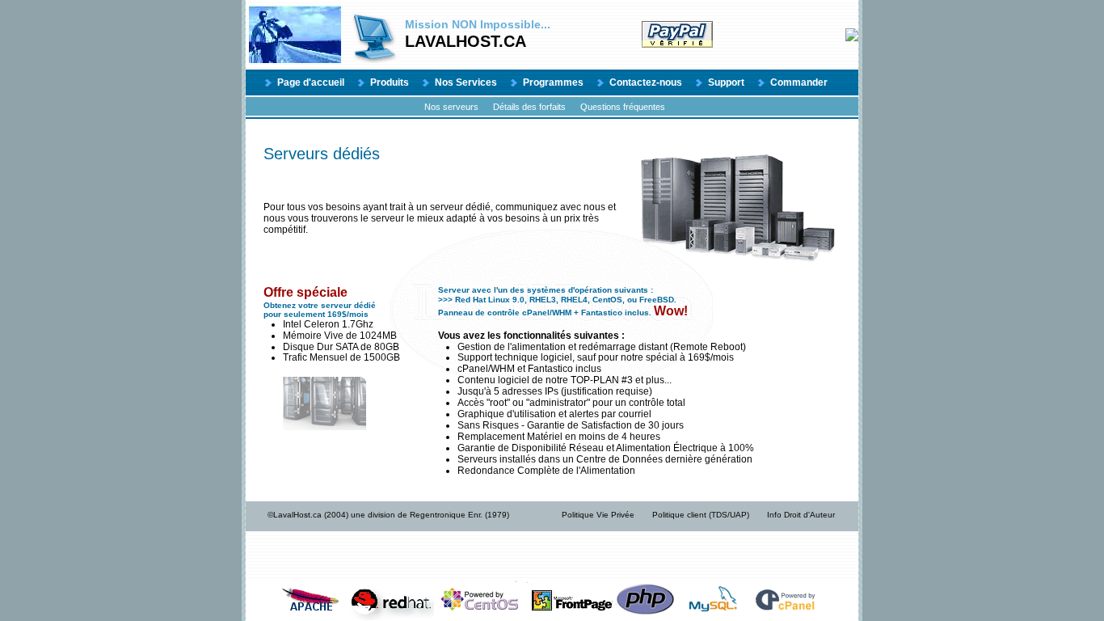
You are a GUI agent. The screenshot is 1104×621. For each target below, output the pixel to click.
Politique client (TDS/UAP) (700, 514)
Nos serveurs (451, 107)
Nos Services (466, 82)
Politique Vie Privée (598, 514)
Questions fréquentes (622, 107)
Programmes (553, 82)
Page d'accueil (310, 82)
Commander (799, 82)
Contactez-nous (645, 82)
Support (726, 82)
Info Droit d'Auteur (801, 514)
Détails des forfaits (529, 107)
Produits (389, 82)
